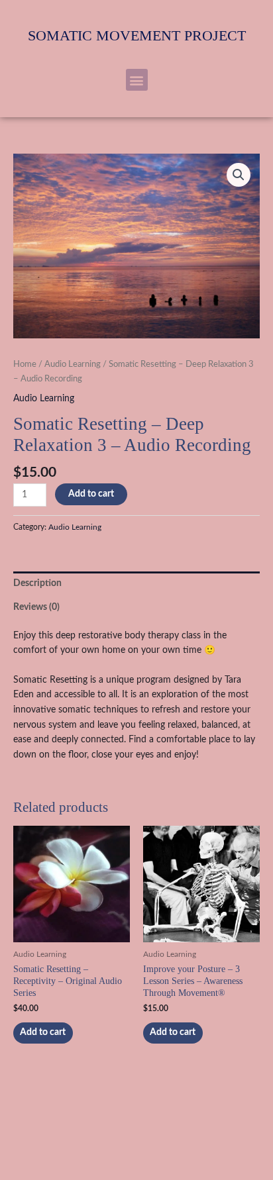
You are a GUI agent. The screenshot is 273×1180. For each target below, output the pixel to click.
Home (24, 364)
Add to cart (91, 494)
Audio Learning (72, 364)
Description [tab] (37, 583)
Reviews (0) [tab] (36, 607)
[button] (137, 80)
